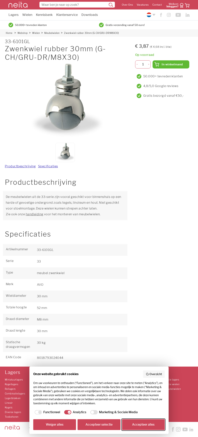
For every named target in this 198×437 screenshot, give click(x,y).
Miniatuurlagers (14, 379)
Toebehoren (12, 416)
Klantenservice (67, 15)
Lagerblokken (13, 398)
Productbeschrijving (20, 166)
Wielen (27, 15)
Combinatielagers (15, 393)
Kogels (8, 407)
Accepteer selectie (99, 424)
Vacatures (143, 4)
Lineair (9, 402)
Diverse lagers (13, 412)
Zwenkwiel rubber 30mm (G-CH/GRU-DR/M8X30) (91, 33)
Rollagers (10, 388)
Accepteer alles (143, 424)
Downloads (89, 15)
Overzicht (155, 374)
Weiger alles (54, 424)
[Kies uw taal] (150, 14)
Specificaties (48, 166)
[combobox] (77, 5)
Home (9, 33)
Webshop (22, 33)
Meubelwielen (52, 33)
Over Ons (127, 4)
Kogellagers (11, 384)
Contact (157, 4)
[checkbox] (46, 412)
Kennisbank (44, 15)
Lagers (14, 15)
